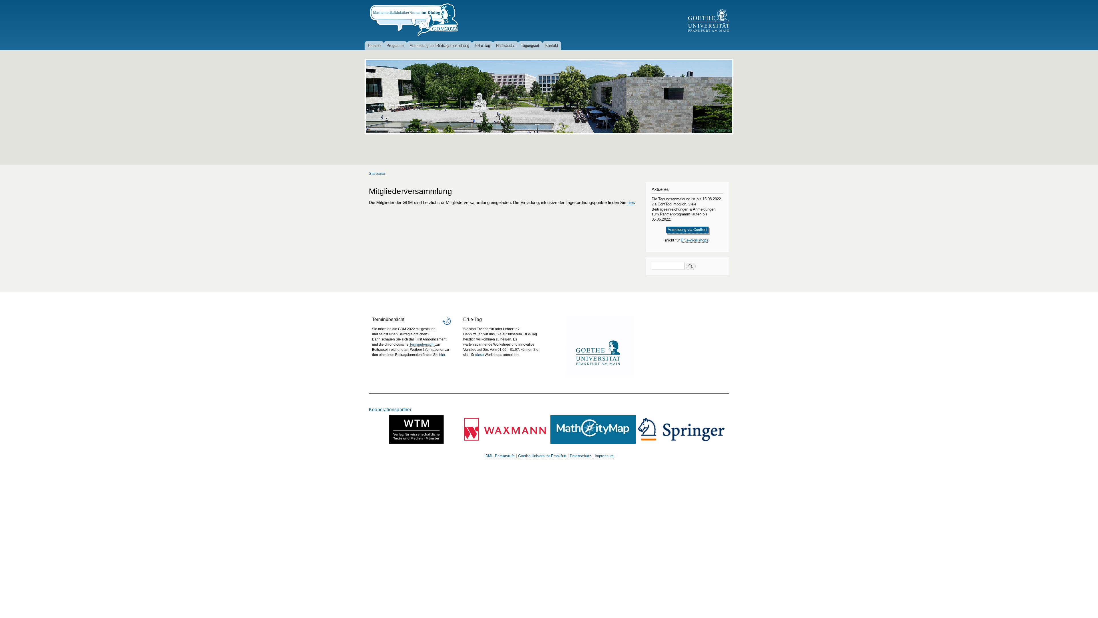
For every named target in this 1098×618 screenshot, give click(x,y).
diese (479, 355)
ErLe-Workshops (694, 240)
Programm (395, 45)
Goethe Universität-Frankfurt (542, 456)
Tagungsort (530, 45)
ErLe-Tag (482, 45)
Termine (374, 45)
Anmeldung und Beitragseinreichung (439, 45)
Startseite (377, 173)
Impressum (604, 456)
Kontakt (551, 45)
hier (630, 202)
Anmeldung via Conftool (687, 229)
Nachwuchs (505, 45)
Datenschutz (580, 456)
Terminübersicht (422, 344)
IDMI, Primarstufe (499, 456)
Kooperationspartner (390, 409)
